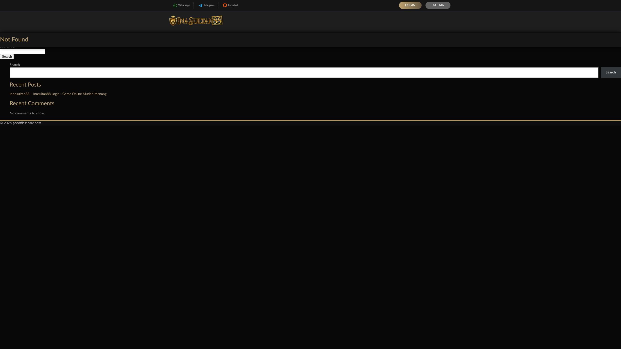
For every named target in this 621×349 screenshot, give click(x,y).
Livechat (233, 5)
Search (15, 65)
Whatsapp (184, 5)
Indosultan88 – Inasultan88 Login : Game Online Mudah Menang (58, 94)
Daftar (438, 5)
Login (410, 5)
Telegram (209, 5)
